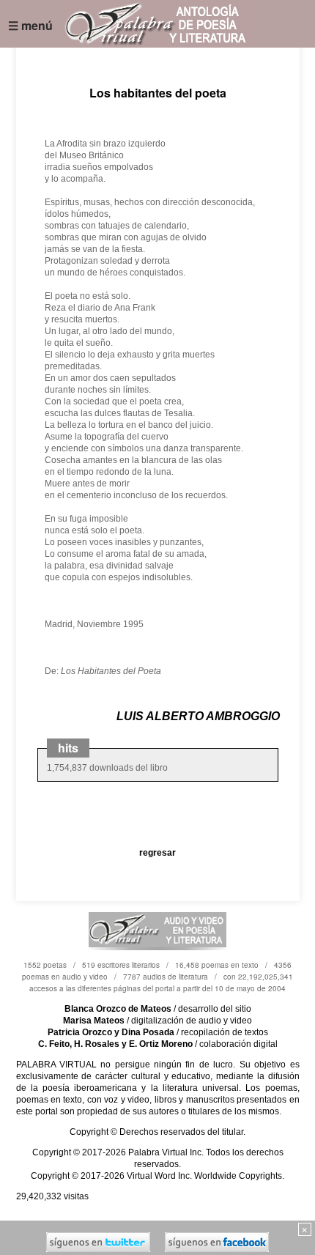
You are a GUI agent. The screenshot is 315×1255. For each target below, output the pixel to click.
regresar (157, 853)
